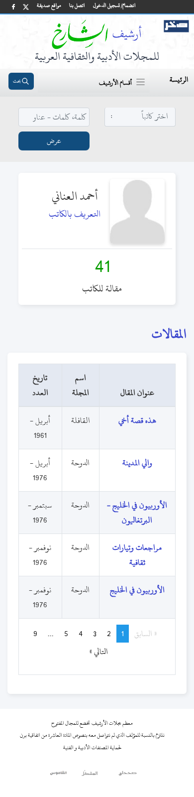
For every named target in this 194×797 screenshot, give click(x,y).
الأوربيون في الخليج (137, 589)
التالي (94, 651)
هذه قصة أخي (137, 420)
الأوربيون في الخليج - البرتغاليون (137, 513)
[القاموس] (59, 775)
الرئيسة (179, 79)
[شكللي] (89, 775)
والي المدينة (137, 462)
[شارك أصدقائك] (13, 6)
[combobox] (140, 116)
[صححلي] (127, 775)
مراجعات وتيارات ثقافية (137, 555)
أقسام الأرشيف (115, 83)
